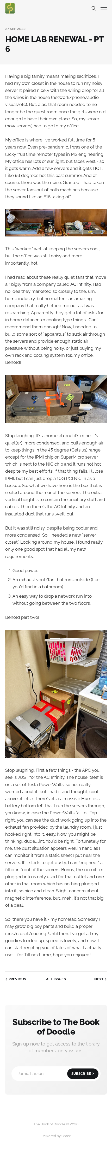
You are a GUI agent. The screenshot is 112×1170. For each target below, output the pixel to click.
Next (98, 979)
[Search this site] (94, 8)
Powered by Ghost (56, 1136)
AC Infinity (80, 284)
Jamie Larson (54, 1073)
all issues (56, 979)
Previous (17, 979)
